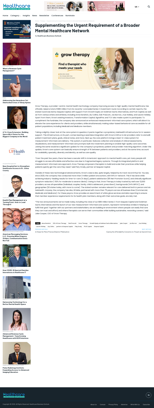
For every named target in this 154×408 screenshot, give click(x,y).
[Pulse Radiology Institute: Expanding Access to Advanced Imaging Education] (17, 353)
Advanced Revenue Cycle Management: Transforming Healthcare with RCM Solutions (15, 336)
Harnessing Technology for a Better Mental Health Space (15, 303)
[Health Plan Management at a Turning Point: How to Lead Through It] (17, 185)
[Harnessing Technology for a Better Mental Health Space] (17, 287)
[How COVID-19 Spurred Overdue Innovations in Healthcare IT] (17, 255)
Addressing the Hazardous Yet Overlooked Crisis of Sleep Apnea (16, 101)
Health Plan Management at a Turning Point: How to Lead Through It (15, 202)
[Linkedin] (148, 395)
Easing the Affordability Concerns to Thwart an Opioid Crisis (128, 232)
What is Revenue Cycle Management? (12, 69)
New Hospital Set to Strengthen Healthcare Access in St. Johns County (16, 168)
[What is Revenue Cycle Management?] (17, 54)
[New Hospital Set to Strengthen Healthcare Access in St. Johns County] (17, 151)
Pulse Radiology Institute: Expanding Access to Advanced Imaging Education (16, 370)
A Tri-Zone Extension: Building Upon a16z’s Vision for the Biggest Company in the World (15, 134)
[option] (84, 7)
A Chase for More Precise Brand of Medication (52, 232)
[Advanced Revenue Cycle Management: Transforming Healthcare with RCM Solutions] (17, 319)
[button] (148, 6)
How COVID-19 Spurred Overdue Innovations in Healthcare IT (16, 271)
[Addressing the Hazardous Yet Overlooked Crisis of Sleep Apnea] (17, 86)
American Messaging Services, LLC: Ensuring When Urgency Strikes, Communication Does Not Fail (15, 237)
